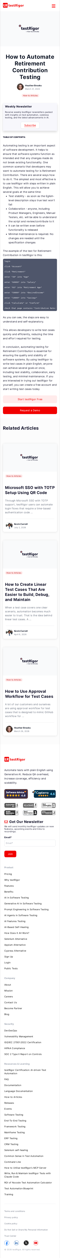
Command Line (12, 1161)
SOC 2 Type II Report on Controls (23, 1054)
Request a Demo (30, 410)
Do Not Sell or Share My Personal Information (26, 1229)
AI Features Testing (15, 921)
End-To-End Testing (15, 1120)
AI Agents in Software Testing (20, 915)
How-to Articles (30, 95)
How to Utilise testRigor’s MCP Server (25, 1167)
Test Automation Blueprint (18, 1188)
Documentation (12, 1085)
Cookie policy (10, 1223)
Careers (8, 996)
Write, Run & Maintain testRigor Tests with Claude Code (27, 1175)
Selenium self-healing (16, 1150)
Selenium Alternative (15, 938)
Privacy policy (11, 1217)
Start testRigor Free (30, 399)
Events (8, 1108)
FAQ (6, 1079)
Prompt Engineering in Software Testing (26, 909)
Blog (6, 1014)
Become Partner (13, 1008)
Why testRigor (12, 879)
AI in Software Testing (16, 897)
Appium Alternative (15, 944)
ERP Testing (10, 1138)
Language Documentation (18, 1091)
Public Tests (11, 968)
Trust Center (10, 1236)
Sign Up (8, 956)
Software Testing (13, 1114)
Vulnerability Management (18, 1036)
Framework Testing (15, 1126)
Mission (8, 990)
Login (7, 962)
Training (8, 1194)
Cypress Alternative (15, 950)
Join (10, 853)
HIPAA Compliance (14, 1048)
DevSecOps (10, 1030)
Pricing (8, 874)
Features (9, 885)
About (7, 984)
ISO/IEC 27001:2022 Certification (22, 1042)
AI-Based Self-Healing (16, 927)
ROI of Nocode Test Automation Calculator (28, 1182)
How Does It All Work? (16, 933)
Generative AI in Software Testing (23, 903)
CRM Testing (11, 1144)
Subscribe (30, 125)
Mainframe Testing (14, 1132)
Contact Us (10, 1002)
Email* (8, 837)
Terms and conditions (14, 1211)
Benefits (8, 891)
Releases (9, 1102)
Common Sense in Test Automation (23, 1156)
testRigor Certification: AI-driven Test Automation (25, 1072)
